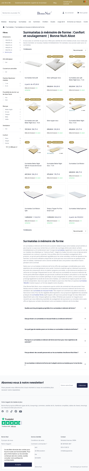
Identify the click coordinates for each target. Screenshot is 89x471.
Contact (43, 3)
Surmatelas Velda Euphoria (77, 208)
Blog (54, 3)
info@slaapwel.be (66, 451)
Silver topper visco (52, 121)
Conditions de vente (37, 440)
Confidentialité (36, 458)
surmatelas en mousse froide (43, 291)
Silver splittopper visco (54, 78)
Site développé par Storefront (79, 467)
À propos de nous (7, 440)
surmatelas (61, 250)
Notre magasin (6, 444)
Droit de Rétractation (38, 451)
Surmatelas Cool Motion (76, 163)
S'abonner (82, 385)
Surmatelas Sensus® (31, 78)
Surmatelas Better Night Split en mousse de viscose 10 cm (33, 166)
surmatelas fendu (38, 295)
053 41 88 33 (65, 447)
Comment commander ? (39, 444)
